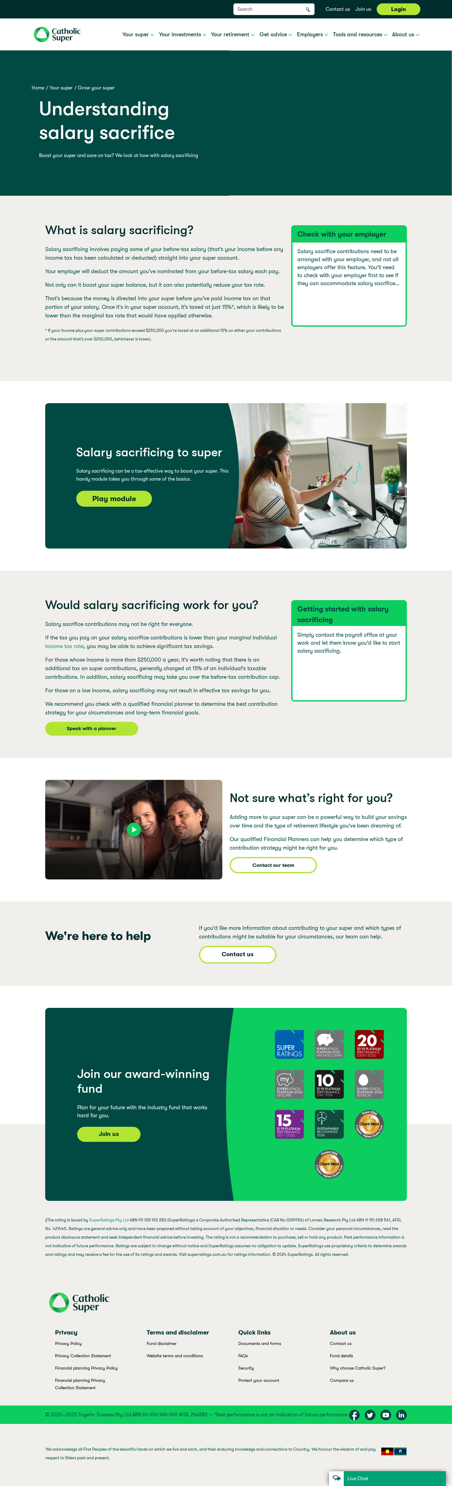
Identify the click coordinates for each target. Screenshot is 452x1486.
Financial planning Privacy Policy (86, 1368)
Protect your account (258, 1380)
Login (398, 9)
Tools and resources (358, 34)
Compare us (342, 1380)
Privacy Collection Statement (83, 1355)
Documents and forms (259, 1343)
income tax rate (64, 646)
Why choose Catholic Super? (358, 1368)
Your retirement (231, 34)
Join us (363, 9)
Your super (136, 34)
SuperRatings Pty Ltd (109, 1220)
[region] (226, 1455)
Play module (114, 498)
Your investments (181, 34)
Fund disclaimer (161, 1343)
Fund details (341, 1355)
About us (404, 34)
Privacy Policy (68, 1343)
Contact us (338, 9)
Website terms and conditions (175, 1355)
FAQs (243, 1355)
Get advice (274, 34)
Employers (310, 34)
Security (246, 1368)
